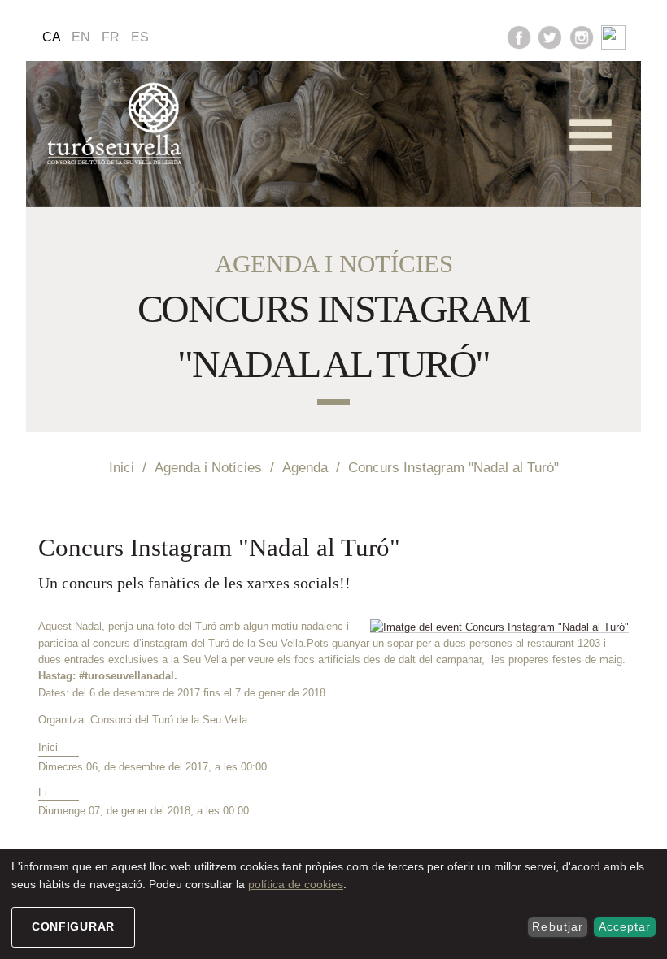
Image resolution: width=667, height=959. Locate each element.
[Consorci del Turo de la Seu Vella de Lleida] (118, 124)
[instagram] (581, 36)
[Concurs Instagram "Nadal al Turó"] (499, 626)
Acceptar (625, 926)
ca (51, 37)
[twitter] (550, 36)
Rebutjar (557, 926)
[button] (590, 135)
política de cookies (295, 884)
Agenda (305, 467)
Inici (121, 467)
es (140, 37)
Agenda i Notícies (208, 467)
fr (111, 37)
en (81, 37)
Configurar (73, 926)
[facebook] (519, 36)
